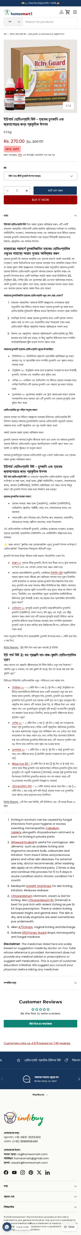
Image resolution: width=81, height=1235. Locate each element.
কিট (5, 168)
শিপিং (20, 155)
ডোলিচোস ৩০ (18, 608)
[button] (68, 12)
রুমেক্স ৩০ (16, 563)
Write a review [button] (40, 1023)
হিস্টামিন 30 (57, 573)
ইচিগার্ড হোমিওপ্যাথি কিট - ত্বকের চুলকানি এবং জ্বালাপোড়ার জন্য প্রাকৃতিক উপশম (37, 34)
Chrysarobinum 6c (41, 900)
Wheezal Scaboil (22, 842)
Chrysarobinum (21, 896)
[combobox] (40, 22)
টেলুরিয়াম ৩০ (18, 687)
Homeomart (18, 1216)
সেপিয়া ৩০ (17, 723)
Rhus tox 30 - (21, 764)
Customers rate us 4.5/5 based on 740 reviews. (37, 1043)
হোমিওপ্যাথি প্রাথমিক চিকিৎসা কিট (38, 1060)
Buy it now (40, 200)
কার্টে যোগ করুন (55, 190)
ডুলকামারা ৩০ (18, 750)
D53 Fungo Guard (34, 933)
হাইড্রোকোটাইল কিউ (22, 786)
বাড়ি (5, 34)
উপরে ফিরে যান (39, 1095)
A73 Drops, (25, 927)
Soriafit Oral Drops (38, 886)
